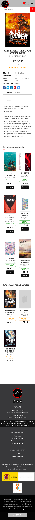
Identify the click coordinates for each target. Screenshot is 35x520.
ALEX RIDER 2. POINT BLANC (10, 350)
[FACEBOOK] (14, 401)
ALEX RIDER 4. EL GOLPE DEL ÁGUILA (10, 312)
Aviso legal (17, 436)
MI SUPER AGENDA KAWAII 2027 (24, 214)
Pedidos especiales (17, 456)
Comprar (10, 187)
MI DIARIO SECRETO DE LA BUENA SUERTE (10, 259)
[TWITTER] (17, 401)
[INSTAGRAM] (20, 401)
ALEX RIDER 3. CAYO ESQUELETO (25, 311)
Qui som (17, 454)
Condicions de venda (17, 438)
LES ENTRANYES (10, 174)
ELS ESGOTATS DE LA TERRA (10, 217)
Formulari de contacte (17, 415)
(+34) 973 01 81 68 (17, 410)
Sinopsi (8, 101)
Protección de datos (17, 441)
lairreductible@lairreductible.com (17, 413)
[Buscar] (32, 9)
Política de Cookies (17, 443)
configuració (23, 509)
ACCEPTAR (17, 515)
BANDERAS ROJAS (25, 174)
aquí (8, 509)
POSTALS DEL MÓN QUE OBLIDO (25, 261)
